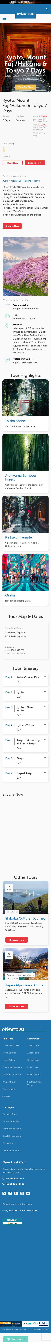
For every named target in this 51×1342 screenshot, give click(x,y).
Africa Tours (33, 1052)
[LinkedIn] (16, 1193)
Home (8, 75)
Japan (16, 75)
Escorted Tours (9, 1114)
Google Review (10, 1210)
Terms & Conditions (12, 1074)
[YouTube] (28, 1193)
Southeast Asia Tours (34, 1083)
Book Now (12, 163)
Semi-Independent (11, 1121)
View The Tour (25, 87)
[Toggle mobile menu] (4, 18)
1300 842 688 (17, 1178)
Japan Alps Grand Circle (24, 985)
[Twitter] (4, 1193)
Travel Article (8, 1060)
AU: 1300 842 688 (15, 650)
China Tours (33, 1060)
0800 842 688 (17, 1184)
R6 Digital (45, 1330)
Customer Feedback (12, 1067)
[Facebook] (10, 1193)
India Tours (32, 1067)
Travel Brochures (10, 1045)
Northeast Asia (34, 1074)
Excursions (21, 120)
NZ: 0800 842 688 (16, 653)
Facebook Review (29, 1210)
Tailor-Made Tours (11, 1150)
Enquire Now (34, 162)
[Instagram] (22, 1193)
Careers (6, 1096)
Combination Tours (11, 1128)
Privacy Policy (9, 1081)
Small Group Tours (11, 1136)
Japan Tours (33, 1045)
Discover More (16, 939)
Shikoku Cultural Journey (25, 918)
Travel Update (9, 1089)
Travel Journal (9, 1052)
